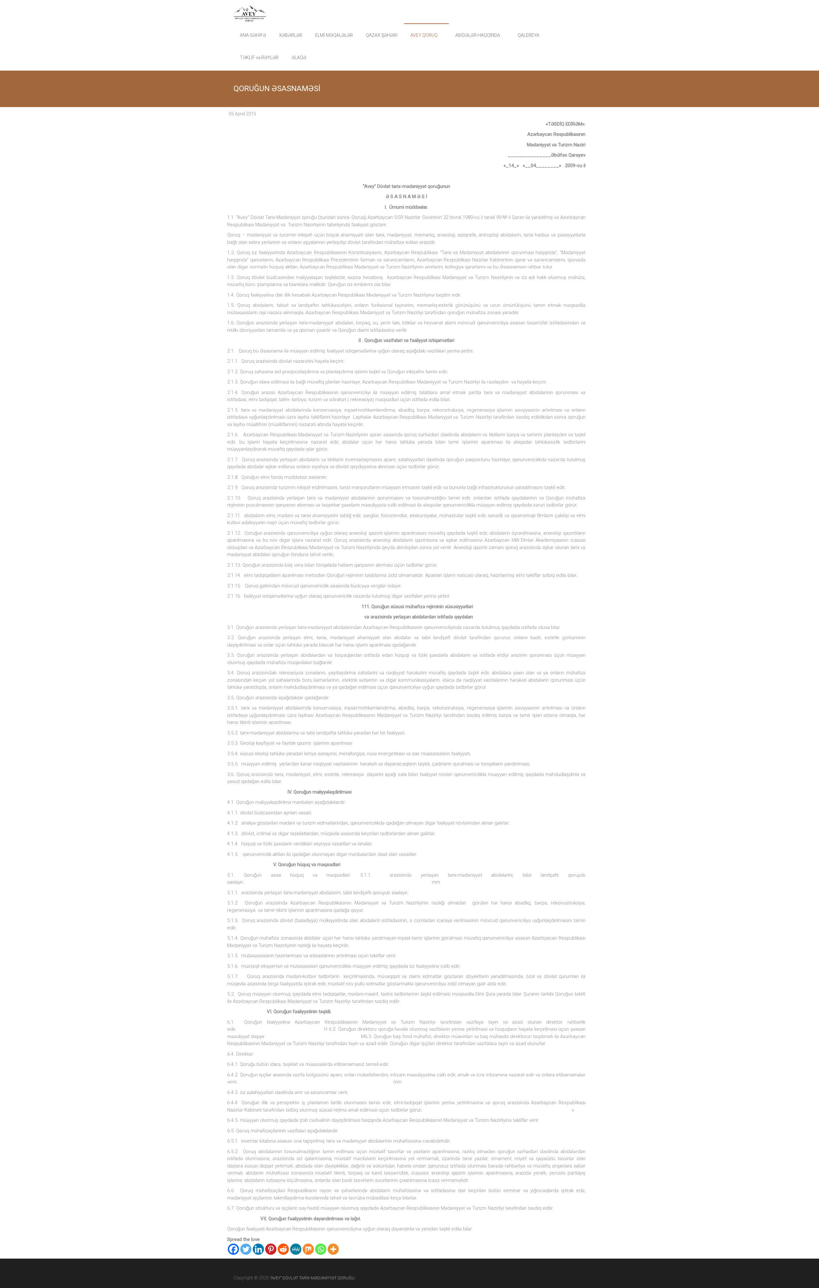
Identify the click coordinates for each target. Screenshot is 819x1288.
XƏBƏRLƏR (290, 35)
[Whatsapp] (320, 1249)
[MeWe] (295, 1249)
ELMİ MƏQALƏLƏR (334, 35)
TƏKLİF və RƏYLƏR (259, 57)
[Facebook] (233, 1249)
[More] (333, 1249)
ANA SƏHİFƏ (253, 35)
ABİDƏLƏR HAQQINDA (477, 35)
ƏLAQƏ (298, 57)
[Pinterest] (270, 1249)
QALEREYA (528, 35)
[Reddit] (283, 1249)
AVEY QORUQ (424, 35)
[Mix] (308, 1249)
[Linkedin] (258, 1249)
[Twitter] (245, 1249)
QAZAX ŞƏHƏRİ (382, 35)
